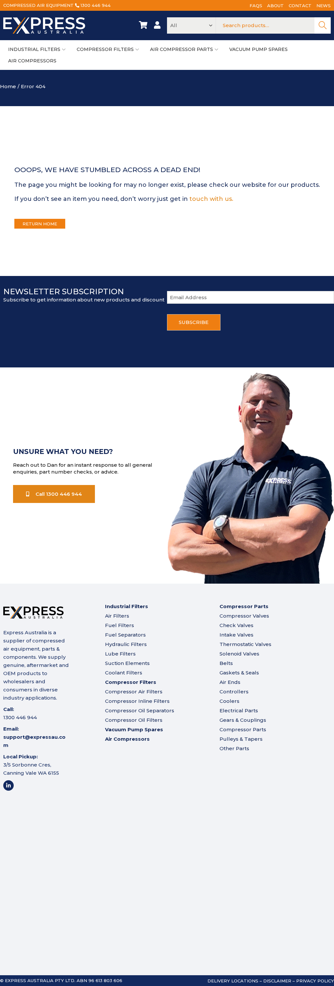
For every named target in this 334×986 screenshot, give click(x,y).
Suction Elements (127, 663)
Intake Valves (236, 635)
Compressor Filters (130, 682)
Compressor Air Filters (133, 691)
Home (8, 86)
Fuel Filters (119, 625)
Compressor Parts (243, 729)
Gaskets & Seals (239, 673)
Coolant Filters (123, 673)
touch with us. (211, 198)
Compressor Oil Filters (133, 720)
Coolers (229, 701)
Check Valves (236, 625)
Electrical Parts (239, 710)
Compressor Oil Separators (139, 710)
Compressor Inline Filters (137, 701)
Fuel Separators (125, 635)
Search (322, 25)
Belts (226, 663)
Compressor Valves (244, 616)
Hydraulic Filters (126, 644)
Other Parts (234, 748)
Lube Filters (120, 654)
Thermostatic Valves (245, 644)
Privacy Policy (315, 980)
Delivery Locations (232, 980)
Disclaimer (277, 980)
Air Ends (230, 682)
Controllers (234, 691)
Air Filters (117, 616)
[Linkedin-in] (8, 785)
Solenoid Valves (239, 654)
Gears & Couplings (243, 720)
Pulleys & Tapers (241, 739)
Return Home (40, 223)
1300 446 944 (96, 5)
